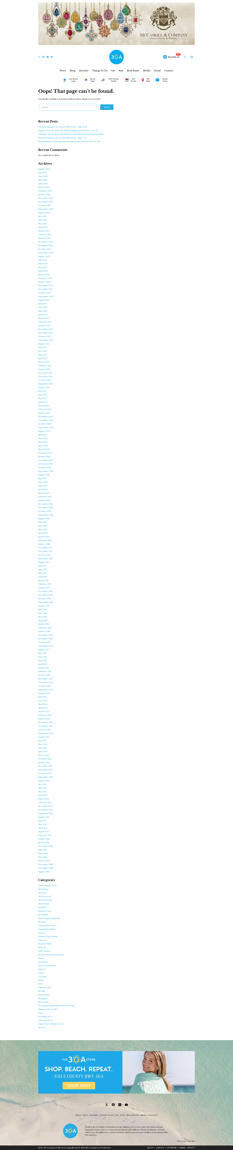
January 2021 (44, 413)
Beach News (164, 80)
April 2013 (42, 751)
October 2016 (44, 598)
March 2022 (43, 362)
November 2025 (45, 201)
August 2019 (44, 475)
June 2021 (42, 394)
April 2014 (42, 708)
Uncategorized (45, 1020)
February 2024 (45, 278)
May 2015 (42, 660)
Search (107, 107)
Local (40, 973)
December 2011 (45, 806)
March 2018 (43, 536)
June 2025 (42, 220)
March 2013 (43, 755)
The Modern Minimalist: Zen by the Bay (56, 1005)
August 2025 (44, 212)
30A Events (133, 80)
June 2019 (42, 482)
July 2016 (42, 609)
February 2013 (44, 759)
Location (42, 976)
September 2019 (45, 471)
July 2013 (42, 740)
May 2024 (42, 267)
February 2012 (44, 802)
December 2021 (45, 373)
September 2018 (45, 515)
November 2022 (45, 333)
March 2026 (43, 187)
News (63, 70)
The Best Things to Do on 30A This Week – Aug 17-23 (62, 138)
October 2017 (44, 555)
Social (157, 70)
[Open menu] (192, 57)
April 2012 (42, 795)
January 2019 (44, 500)
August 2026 (44, 169)
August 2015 (43, 649)
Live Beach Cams (73, 80)
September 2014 (45, 689)
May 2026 (42, 180)
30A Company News (47, 885)
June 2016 (42, 613)
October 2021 (44, 380)
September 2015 (45, 646)
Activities (42, 907)
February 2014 (45, 715)
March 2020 (43, 449)
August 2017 (43, 562)
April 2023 (43, 314)
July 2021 (42, 391)
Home (41, 958)
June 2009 (43, 853)
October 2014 (44, 686)
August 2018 (43, 518)
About (150, 1148)
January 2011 (44, 839)
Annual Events (44, 911)
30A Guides (43, 889)
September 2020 (46, 427)
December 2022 (45, 329)
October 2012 (44, 773)
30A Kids (42, 893)
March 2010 (43, 842)
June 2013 (42, 744)
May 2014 (42, 704)
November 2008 (45, 868)
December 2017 (45, 547)
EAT (117, 1115)
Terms (182, 1148)
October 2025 (44, 205)
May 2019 (42, 485)
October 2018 (44, 511)
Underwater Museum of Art (51, 1024)
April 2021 (42, 402)
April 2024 (43, 271)
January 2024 (44, 282)
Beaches (83, 70)
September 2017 (45, 558)
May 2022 (42, 354)
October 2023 (44, 293)
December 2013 (45, 722)
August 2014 (44, 693)
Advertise (172, 1148)
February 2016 (44, 627)
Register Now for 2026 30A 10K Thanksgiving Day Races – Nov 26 (68, 130)
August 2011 (43, 817)
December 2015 (45, 635)
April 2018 (42, 533)
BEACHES (93, 1115)
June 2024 (42, 263)
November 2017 (45, 551)
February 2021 (44, 409)
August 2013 (43, 737)
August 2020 (44, 431)
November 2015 (45, 638)
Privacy (191, 1148)
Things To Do (100, 70)
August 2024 (44, 256)
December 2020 (45, 416)
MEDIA (143, 1115)
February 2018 (44, 540)
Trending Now (45, 1016)
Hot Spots (43, 962)
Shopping (42, 998)
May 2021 (42, 398)
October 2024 (44, 249)
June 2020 (42, 438)
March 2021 (43, 405)
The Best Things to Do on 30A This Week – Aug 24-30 (62, 127)
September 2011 (45, 813)
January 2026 (44, 194)
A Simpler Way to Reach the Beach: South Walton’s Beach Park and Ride (71, 134)
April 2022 (43, 358)
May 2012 (42, 791)
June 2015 (42, 657)
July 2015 (42, 653)
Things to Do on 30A (47, 1009)
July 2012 (42, 784)
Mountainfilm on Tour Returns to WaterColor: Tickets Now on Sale (69, 141)
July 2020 (42, 434)
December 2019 (45, 460)
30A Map (148, 80)
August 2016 (43, 606)
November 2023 (45, 289)
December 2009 (45, 846)
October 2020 (44, 424)
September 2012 (45, 777)
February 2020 (45, 453)
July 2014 (42, 697)
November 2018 (45, 507)
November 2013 (45, 726)
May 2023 (42, 311)
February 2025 (45, 234)
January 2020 (44, 456)
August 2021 (43, 387)
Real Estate (133, 70)
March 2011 (43, 831)
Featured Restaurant (48, 936)
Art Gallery (43, 914)
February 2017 (44, 584)
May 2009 (42, 857)
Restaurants (44, 994)
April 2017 (42, 576)
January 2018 (44, 544)
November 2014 (45, 682)
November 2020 (45, 420)
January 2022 (44, 369)
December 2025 (45, 198)
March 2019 (43, 493)
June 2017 (42, 569)
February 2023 (45, 322)
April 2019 (42, 489)
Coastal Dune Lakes (47, 925)
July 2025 (42, 216)
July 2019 (42, 478)
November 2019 (45, 464)
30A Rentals (43, 903)
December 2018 (45, 504)
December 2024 (45, 242)
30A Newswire (45, 896)
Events (41, 933)
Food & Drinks (44, 943)
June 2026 (42, 176)
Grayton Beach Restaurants (51, 954)
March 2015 (43, 668)
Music (41, 980)
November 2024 (45, 245)
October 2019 (44, 467)
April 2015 (42, 664)
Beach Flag (92, 80)
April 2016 (42, 620)
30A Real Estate (45, 900)
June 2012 (42, 788)
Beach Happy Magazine (49, 918)
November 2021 (45, 376)
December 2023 (45, 285)
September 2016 (45, 602)
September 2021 (45, 384)
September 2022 (46, 340)
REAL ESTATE (132, 1115)
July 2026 (42, 172)
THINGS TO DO (106, 1115)
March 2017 (43, 580)
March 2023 (43, 318)
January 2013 (44, 762)
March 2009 (44, 860)
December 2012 (45, 766)
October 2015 (44, 642)
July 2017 (42, 566)
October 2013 (44, 729)
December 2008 (45, 864)
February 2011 (44, 835)
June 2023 (42, 307)
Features (42, 940)
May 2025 (42, 223)
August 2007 (44, 871)
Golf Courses (44, 951)
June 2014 (42, 700)
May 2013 (42, 748)
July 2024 (42, 260)
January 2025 (44, 238)
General (42, 947)
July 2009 (42, 850)
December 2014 (45, 678)
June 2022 (42, 351)
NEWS (85, 1115)
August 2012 (43, 780)
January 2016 (44, 631)
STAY (122, 1115)
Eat (113, 70)
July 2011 (42, 820)
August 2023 (44, 300)
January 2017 (44, 587)
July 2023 (42, 303)
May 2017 (42, 573)
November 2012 (45, 769)
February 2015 (44, 671)
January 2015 (44, 675)
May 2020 (42, 442)
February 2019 (45, 496)
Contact (168, 70)
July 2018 (42, 522)
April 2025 (42, 227)
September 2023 (46, 296)
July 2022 (42, 347)
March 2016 (43, 624)
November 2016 (45, 595)
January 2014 (44, 718)
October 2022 (44, 336)
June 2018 (42, 526)
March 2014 (43, 711)
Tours (41, 1013)
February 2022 (45, 365)
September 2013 (45, 733)
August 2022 (44, 343)
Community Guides (47, 929)
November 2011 (45, 809)
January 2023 (44, 325)
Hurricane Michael (46, 965)
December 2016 (45, 591)
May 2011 (42, 824)
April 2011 (42, 828)
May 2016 (42, 617)
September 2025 (45, 209)
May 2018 (42, 529)
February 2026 (45, 191)
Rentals (41, 991)
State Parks (43, 1002)
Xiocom (41, 1027)
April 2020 (43, 445)
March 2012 (43, 799)
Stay (121, 70)
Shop (72, 70)
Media (146, 70)
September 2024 (46, 252)
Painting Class (44, 987)
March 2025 (43, 231)
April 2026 (43, 183)
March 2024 (43, 274)
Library (41, 969)
